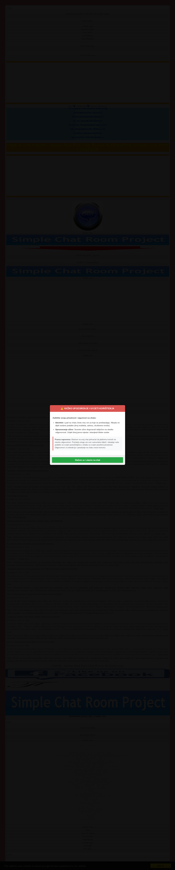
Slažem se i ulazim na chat (87, 460)
